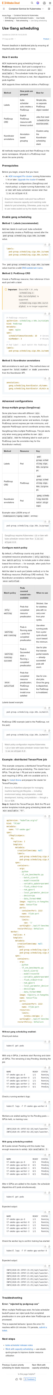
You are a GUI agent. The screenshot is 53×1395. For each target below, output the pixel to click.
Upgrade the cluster (27, 179)
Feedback (31, 1379)
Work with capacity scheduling (19, 1349)
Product (46, 39)
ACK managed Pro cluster (20, 176)
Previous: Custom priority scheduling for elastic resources (15, 1366)
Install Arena (15, 780)
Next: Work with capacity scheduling (40, 1366)
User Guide (40, 18)
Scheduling (9, 20)
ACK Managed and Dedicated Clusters (19, 18)
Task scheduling (22, 20)
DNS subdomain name (32, 267)
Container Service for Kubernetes (26, 15)
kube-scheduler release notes (19, 1345)
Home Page (6, 15)
